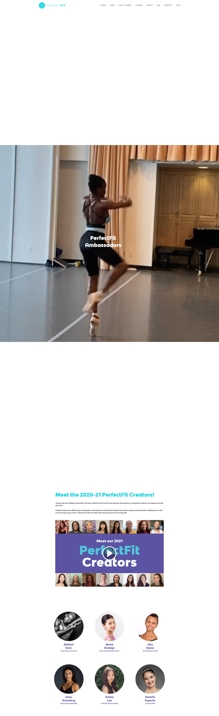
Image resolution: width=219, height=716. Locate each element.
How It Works (125, 5)
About (149, 5)
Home (103, 5)
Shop (112, 5)
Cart (178, 5)
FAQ (158, 5)
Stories (139, 5)
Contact (168, 5)
